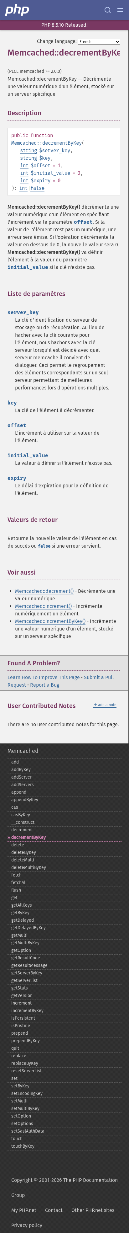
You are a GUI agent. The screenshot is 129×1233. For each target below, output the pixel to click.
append (18, 792)
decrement (22, 830)
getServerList (24, 980)
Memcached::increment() (43, 606)
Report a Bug (44, 685)
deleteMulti (22, 860)
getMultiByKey (25, 943)
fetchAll (19, 882)
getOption (21, 950)
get (14, 897)
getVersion (22, 995)
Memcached (23, 751)
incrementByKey (27, 1010)
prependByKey (25, 1040)
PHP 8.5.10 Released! (64, 25)
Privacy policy (26, 1225)
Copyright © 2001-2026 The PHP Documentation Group (64, 1187)
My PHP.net (23, 1210)
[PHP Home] (17, 10)
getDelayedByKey (28, 927)
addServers (22, 784)
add (15, 762)
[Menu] (120, 10)
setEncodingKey (27, 1093)
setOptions (22, 1123)
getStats (19, 988)
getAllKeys (21, 905)
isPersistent (23, 1018)
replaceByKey (24, 1063)
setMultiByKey (25, 1108)
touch (17, 1138)
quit (15, 1048)
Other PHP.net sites (92, 1210)
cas (14, 807)
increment (21, 1003)
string (28, 150)
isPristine (20, 1025)
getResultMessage (29, 965)
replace (18, 1056)
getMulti (19, 935)
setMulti (19, 1101)
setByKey (20, 1086)
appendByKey (24, 799)
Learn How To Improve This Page (44, 677)
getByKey (20, 912)
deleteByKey (23, 852)
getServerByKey (26, 973)
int (24, 166)
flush (16, 890)
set (14, 1078)
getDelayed (22, 920)
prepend (19, 1033)
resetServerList (26, 1071)
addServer (21, 777)
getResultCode (25, 958)
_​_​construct (22, 822)
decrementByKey (28, 837)
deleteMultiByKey (28, 867)
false (37, 188)
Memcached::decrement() (44, 591)
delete (17, 845)
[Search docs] (107, 10)
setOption (21, 1116)
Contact (54, 1210)
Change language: (57, 41)
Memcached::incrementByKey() (50, 621)
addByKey (21, 769)
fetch (16, 875)
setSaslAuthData (27, 1131)
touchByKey (22, 1146)
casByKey (20, 815)
